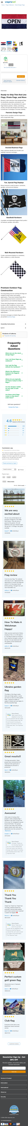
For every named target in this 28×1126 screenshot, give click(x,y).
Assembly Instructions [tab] (8, 324)
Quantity (5, 62)
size (4, 477)
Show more (10, 481)
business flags (11, 317)
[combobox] (20, 485)
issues (4, 481)
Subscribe (14, 1071)
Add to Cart (21, 76)
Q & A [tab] (2, 328)
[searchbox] (8, 469)
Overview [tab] (4, 90)
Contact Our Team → (14, 407)
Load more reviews (14, 1044)
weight (8, 477)
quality (14, 477)
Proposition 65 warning (10, 335)
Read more (8, 831)
